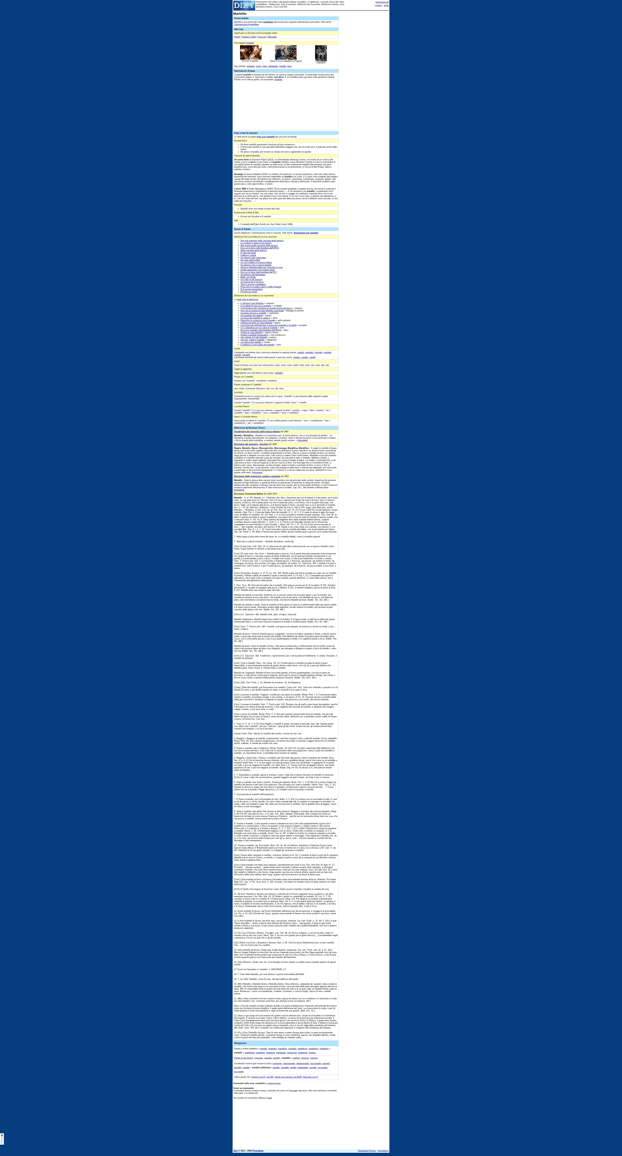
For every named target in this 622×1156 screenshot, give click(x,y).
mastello (246, 355)
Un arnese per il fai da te (252, 282)
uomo (258, 66)
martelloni (260, 1052)
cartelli (312, 357)
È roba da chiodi (248, 253)
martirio (296, 1058)
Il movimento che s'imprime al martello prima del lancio (266, 308)
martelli (237, 355)
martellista (302, 1048)
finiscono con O (310, 1077)
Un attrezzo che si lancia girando (256, 265)
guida (386, 5)
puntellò (326, 1063)
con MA (270, 1077)
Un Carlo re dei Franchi (251, 279)
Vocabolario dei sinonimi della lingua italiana (257, 431)
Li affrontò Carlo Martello (252, 303)
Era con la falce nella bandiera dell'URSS (260, 248)
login (269, 1098)
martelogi (270, 1052)
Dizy (235, 1151)
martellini (272, 1048)
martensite (292, 1052)
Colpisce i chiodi (248, 255)
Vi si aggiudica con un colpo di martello (259, 327)
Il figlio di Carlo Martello (252, 332)
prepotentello (289, 1063)
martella (327, 352)
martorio (314, 1058)
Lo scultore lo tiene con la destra (256, 243)
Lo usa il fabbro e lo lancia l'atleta (256, 262)
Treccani (262, 37)
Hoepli (237, 37)
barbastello (303, 1067)
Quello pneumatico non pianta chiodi (258, 270)
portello (276, 1067)
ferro (289, 66)
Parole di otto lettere (243, 1058)
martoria (305, 1058)
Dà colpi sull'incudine (250, 260)
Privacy (2, 1140)
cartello (300, 352)
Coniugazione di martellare (246, 24)
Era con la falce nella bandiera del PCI (258, 272)
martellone (249, 1052)
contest (378, 5)
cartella (296, 357)
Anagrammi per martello (306, 233)
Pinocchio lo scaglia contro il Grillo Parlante (261, 287)
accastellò (239, 1071)
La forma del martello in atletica (255, 318)
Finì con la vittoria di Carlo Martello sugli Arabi (262, 310)
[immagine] (302, 440)
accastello (322, 1067)
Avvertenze (383, 1151)
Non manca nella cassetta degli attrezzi (259, 245)
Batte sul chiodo (248, 277)
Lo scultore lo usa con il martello (256, 306)
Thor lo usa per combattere (253, 284)
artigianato (273, 66)
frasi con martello (266, 137)
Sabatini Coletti (249, 37)
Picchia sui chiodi (249, 291)
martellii (263, 1048)
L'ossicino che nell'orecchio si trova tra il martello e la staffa (268, 325)
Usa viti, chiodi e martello (252, 340)
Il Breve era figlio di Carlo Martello (256, 323)
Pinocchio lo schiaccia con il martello (258, 320)
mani (264, 66)
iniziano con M (258, 1077)
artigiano (251, 66)
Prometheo (257, 1151)
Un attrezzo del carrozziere (253, 257)
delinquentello (302, 1063)
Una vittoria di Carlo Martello (254, 337)
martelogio (281, 1052)
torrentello (277, 1063)
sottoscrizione (274, 1083)
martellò (278, 79)
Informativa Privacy (367, 1151)
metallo (282, 66)
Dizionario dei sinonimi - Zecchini (251, 444)
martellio (279, 373)
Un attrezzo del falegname (253, 274)
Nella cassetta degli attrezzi (254, 250)
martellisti (324, 1048)
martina (312, 1052)
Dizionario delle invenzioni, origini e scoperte (257, 476)
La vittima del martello (251, 342)
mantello (309, 352)
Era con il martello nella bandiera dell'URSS (261, 330)
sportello (285, 1067)
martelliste (313, 1048)
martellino (282, 1048)
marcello (319, 352)
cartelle (304, 357)
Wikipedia (272, 37)
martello (250, 43)
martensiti (302, 1052)
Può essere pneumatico (252, 289)
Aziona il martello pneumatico (254, 335)
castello (313, 1067)
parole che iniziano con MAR (288, 1077)
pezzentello (316, 1063)
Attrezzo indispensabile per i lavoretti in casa (262, 267)
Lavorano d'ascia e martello (253, 313)
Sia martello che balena (252, 315)
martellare (268, 22)
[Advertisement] (364, 60)
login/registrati (382, 2)
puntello (237, 1067)
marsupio (258, 1058)
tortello (293, 1067)
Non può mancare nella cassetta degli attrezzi (262, 240)
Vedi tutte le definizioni (247, 299)
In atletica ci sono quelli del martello (257, 344)
